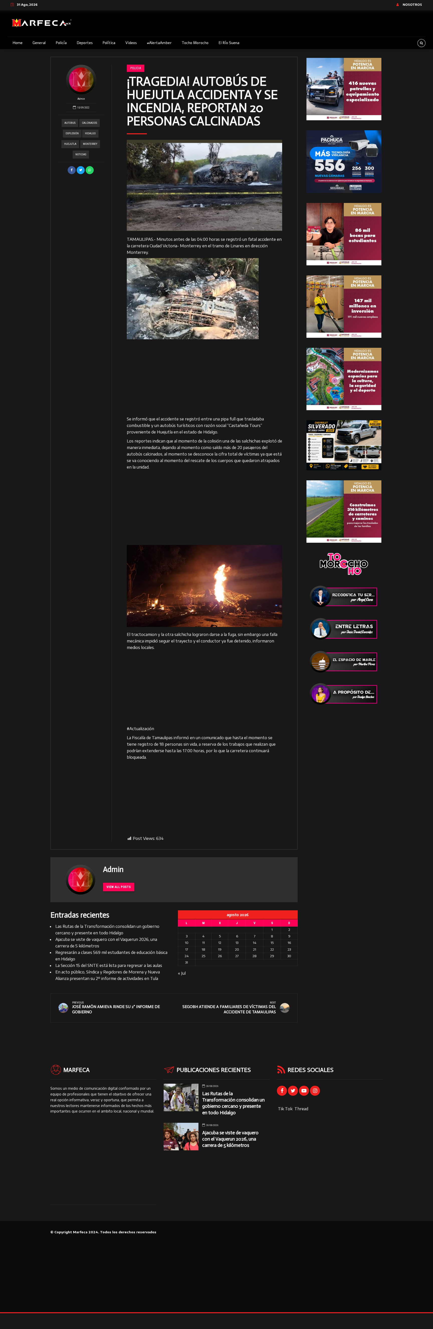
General (39, 42)
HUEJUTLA (70, 144)
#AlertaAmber (159, 42)
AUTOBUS (69, 123)
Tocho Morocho (195, 42)
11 (203, 943)
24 (187, 956)
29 (272, 956)
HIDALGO (90, 133)
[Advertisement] (204, 379)
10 (186, 943)
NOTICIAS (80, 154)
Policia (135, 68)
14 (254, 943)
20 (237, 949)
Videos (131, 42)
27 (237, 956)
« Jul (182, 973)
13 (237, 943)
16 (289, 943)
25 (203, 956)
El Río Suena (229, 42)
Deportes (85, 42)
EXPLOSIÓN (72, 133)
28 (255, 956)
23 (289, 949)
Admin (81, 98)
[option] (204, 185)
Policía (61, 42)
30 (289, 956)
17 (186, 949)
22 (272, 949)
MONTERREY (90, 144)
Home (18, 42)
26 (220, 956)
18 (203, 949)
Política (108, 42)
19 (220, 949)
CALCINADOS (89, 123)
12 (219, 943)
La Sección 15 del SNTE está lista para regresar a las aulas (108, 965)
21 (254, 949)
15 (272, 943)
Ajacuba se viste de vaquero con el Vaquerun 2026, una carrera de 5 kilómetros (230, 1139)
